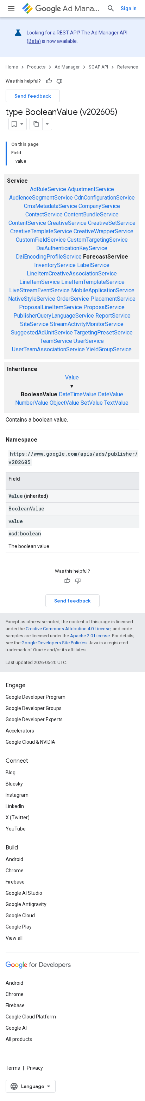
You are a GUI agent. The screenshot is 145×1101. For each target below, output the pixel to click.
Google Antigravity (26, 904)
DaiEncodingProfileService (49, 256)
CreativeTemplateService (41, 231)
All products (19, 1039)
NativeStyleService (31, 298)
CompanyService (99, 206)
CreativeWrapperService (103, 231)
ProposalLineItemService (50, 307)
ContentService (27, 223)
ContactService (44, 214)
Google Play (19, 927)
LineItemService (39, 282)
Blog (10, 772)
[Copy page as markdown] (36, 124)
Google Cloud (20, 915)
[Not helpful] (59, 81)
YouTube (16, 829)
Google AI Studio (24, 893)
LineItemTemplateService (93, 282)
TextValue (116, 402)
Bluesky (14, 784)
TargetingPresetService (103, 332)
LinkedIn (15, 806)
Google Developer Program (35, 697)
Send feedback (32, 96)
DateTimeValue (77, 394)
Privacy (35, 1068)
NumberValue (31, 402)
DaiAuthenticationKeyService (71, 248)
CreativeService (67, 223)
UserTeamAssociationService (48, 349)
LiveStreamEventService (39, 290)
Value (72, 377)
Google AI (16, 1028)
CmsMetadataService (50, 206)
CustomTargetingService (97, 239)
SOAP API (98, 67)
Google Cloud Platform (31, 1016)
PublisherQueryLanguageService (53, 315)
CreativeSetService (111, 223)
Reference (127, 67)
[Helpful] (49, 81)
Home (12, 67)
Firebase (15, 882)
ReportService (113, 315)
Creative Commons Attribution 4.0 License (68, 628)
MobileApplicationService (102, 290)
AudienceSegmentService (41, 197)
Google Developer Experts (34, 719)
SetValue (92, 402)
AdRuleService (48, 189)
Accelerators (20, 731)
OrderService (73, 298)
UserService (89, 341)
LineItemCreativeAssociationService (72, 273)
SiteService (34, 324)
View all (14, 938)
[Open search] (111, 8)
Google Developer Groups (34, 708)
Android (14, 859)
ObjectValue (64, 402)
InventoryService (55, 265)
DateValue (110, 394)
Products (36, 67)
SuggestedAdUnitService (42, 332)
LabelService (93, 265)
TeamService (56, 341)
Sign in (129, 8)
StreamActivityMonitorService (87, 324)
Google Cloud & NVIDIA (30, 742)
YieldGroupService (109, 349)
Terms (13, 1068)
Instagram (17, 795)
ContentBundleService (91, 214)
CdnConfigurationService (104, 197)
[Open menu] (11, 8)
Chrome (15, 870)
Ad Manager (82, 8)
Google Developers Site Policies (54, 642)
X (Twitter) (18, 817)
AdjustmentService (91, 189)
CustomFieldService (41, 239)
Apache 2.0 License (90, 635)
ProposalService (104, 307)
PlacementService (112, 298)
